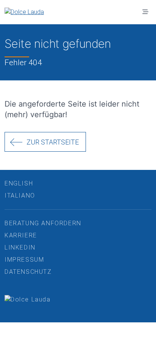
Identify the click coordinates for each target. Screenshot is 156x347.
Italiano (20, 195)
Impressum (24, 259)
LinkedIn (20, 247)
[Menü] (145, 12)
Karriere (21, 235)
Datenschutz (28, 271)
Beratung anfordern (43, 223)
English (19, 183)
